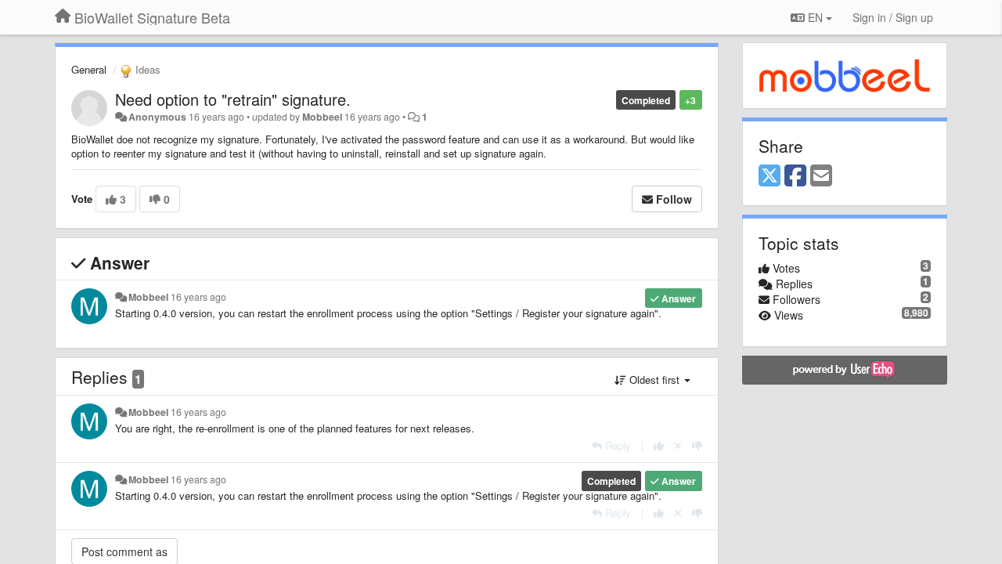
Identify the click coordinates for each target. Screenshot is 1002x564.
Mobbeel (322, 117)
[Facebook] (795, 176)
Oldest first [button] (654, 379)
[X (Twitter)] (769, 176)
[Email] (821, 176)
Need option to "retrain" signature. (233, 99)
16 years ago (198, 297)
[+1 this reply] (659, 445)
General (88, 69)
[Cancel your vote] (678, 445)
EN (815, 17)
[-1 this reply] (697, 445)
